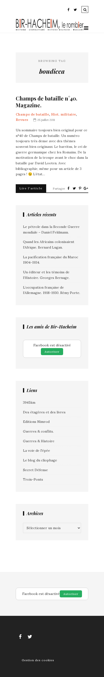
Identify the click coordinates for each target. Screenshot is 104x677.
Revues (22, 119)
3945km (29, 402)
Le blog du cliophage (40, 460)
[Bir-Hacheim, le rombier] (50, 30)
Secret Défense (35, 470)
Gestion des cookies (38, 660)
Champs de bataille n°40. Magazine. (46, 102)
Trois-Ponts (33, 479)
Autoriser (52, 351)
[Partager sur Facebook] (68, 188)
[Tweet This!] (74, 188)
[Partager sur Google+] (85, 188)
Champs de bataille (32, 114)
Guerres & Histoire (38, 441)
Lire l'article (31, 188)
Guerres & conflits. (38, 431)
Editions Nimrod (36, 421)
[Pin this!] (80, 188)
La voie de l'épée (36, 450)
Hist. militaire (63, 114)
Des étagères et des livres (44, 412)
